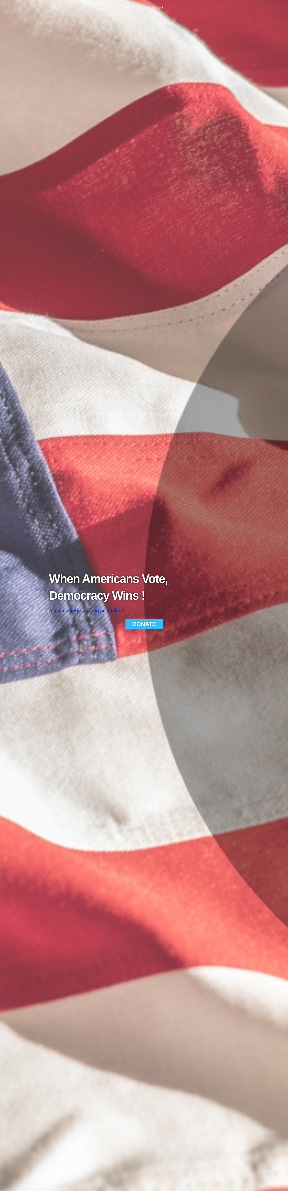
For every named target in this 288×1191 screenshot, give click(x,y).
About (143, 7)
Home (129, 7)
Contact (157, 7)
